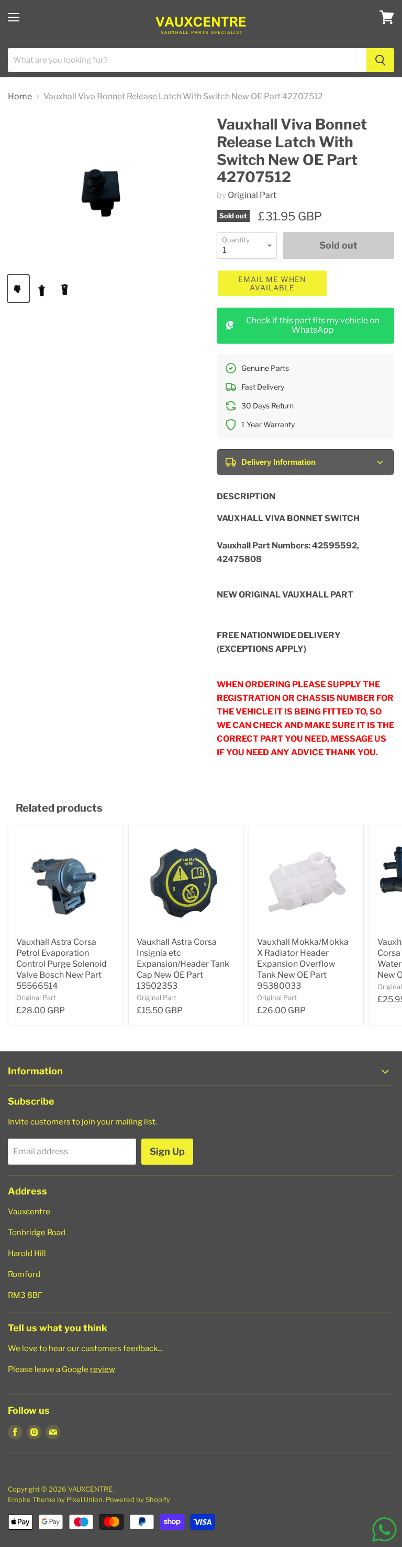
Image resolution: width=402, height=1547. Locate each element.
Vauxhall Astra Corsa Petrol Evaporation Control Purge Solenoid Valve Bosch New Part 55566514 (61, 964)
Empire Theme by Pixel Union (55, 1499)
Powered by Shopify (138, 1499)
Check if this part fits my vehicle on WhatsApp (312, 325)
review (102, 1369)
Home (20, 96)
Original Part (252, 195)
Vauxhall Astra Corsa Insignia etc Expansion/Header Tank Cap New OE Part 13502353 (183, 964)
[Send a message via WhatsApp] (384, 1529)
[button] (272, 283)
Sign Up (167, 1151)
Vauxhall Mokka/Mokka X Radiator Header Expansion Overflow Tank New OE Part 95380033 (303, 964)
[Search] (380, 60)
